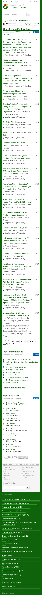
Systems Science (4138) (10, 544)
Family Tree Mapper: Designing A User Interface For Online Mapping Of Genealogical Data (17, 186)
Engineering (18, 7)
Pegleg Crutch (8, 132)
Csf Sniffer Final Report (12, 122)
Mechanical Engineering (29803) (12, 507)
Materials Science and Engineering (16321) (15, 515)
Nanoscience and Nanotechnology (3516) (15, 547)
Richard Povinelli (11, 418)
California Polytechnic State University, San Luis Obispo (22, 363)
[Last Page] (13, 344)
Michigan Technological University (17, 377)
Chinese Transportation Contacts (15, 254)
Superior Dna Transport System (15, 228)
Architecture (6, 467)
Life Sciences (7, 479)
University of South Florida (15, 370)
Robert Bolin (10, 429)
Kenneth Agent (11, 408)
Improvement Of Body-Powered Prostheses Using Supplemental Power (15, 214)
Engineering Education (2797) (11, 559)
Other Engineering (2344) (10, 563)
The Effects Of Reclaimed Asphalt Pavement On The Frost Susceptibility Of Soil (17, 266)
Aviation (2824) (7, 555)
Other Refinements (7, 593)
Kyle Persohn (10, 423)
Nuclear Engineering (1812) (10, 567)
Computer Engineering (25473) (11, 511)
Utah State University (13, 372)
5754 (5, 344)
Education (6, 473)
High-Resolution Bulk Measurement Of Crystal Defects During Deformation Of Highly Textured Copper (17, 171)
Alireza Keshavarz (12, 434)
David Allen (9, 444)
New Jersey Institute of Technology (17, 380)
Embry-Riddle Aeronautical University (18, 359)
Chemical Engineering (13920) (11, 518)
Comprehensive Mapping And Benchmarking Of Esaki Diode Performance (14, 93)
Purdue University (12, 382)
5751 (27, 341)
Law (4, 477)
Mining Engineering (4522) (10, 540)
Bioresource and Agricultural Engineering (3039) (17, 551)
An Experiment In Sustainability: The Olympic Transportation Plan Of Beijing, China (16, 240)
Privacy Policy (35, 464)
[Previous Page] (8, 341)
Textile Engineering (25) (9, 586)
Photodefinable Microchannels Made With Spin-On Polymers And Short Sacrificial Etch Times (17, 282)
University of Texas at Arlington (16, 367)
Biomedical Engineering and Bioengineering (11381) (18, 528)
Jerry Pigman (10, 449)
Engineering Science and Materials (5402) (15, 536)
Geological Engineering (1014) (11, 575)
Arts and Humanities (9, 469)
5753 (36, 341)
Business (5, 471)
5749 (17, 341)
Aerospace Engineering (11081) (12, 532)
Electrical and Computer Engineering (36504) (16, 503)
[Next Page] (9, 344)
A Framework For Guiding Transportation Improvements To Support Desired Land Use (15, 62)
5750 (22, 341)
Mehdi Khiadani (11, 439)
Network (12, 465)
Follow (37, 32)
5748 (12, 341)
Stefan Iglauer (10, 413)
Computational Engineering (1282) (12, 571)
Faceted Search (8, 32)
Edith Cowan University (13, 375)
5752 (32, 341)
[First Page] (4, 341)
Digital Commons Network (16, 5)
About (27, 464)
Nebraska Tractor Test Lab (15, 403)
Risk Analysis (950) (8, 578)
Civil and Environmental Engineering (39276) (16, 499)
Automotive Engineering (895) (11, 582)
